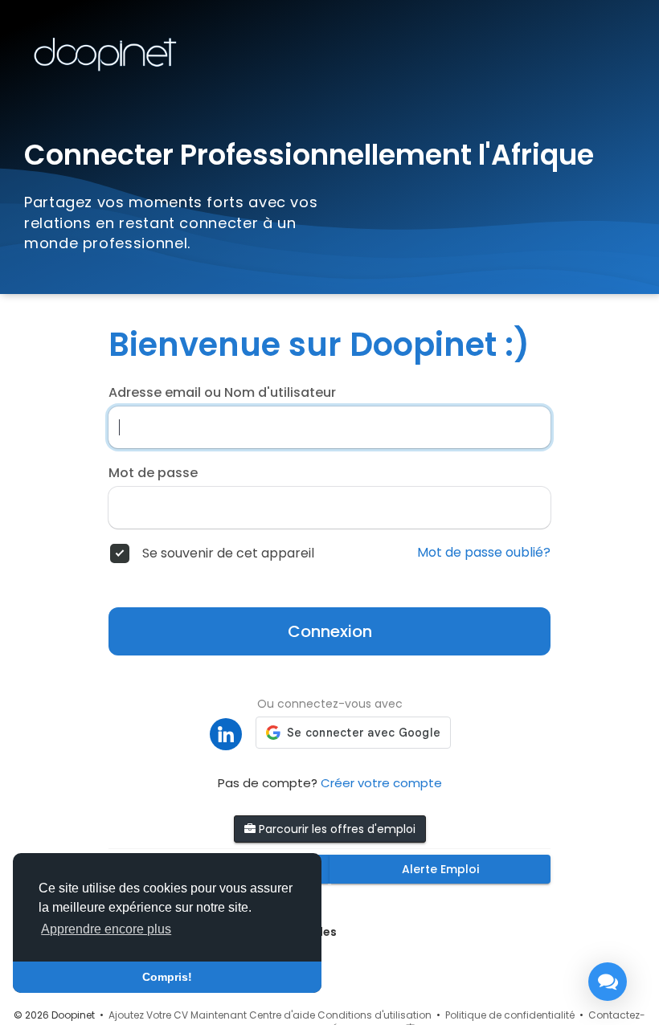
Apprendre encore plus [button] (106, 929)
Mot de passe (153, 473)
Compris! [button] (167, 976)
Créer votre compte (381, 782)
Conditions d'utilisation (374, 1015)
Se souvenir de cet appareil (228, 553)
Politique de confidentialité (510, 1015)
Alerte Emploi (440, 869)
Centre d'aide (282, 1015)
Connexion (330, 631)
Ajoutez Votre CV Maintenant (177, 1015)
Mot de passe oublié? (484, 553)
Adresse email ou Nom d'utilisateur (222, 393)
